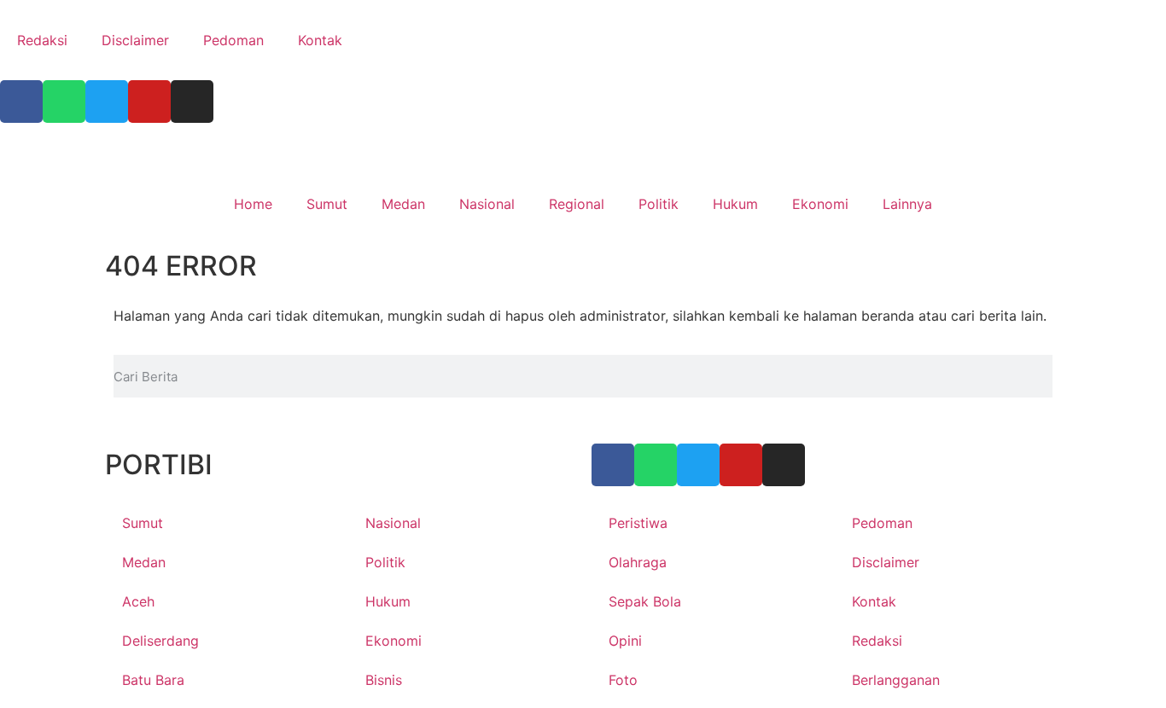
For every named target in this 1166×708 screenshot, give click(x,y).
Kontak (320, 40)
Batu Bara (153, 679)
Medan (403, 203)
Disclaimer (135, 40)
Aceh (138, 601)
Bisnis (383, 679)
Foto (623, 679)
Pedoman (233, 40)
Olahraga (638, 562)
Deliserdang (160, 640)
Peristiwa (638, 522)
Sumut (326, 203)
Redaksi (42, 40)
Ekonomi (820, 203)
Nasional (487, 203)
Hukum (735, 203)
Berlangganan (896, 679)
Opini (625, 640)
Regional (576, 203)
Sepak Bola (645, 601)
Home (253, 203)
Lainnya (907, 203)
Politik (658, 203)
